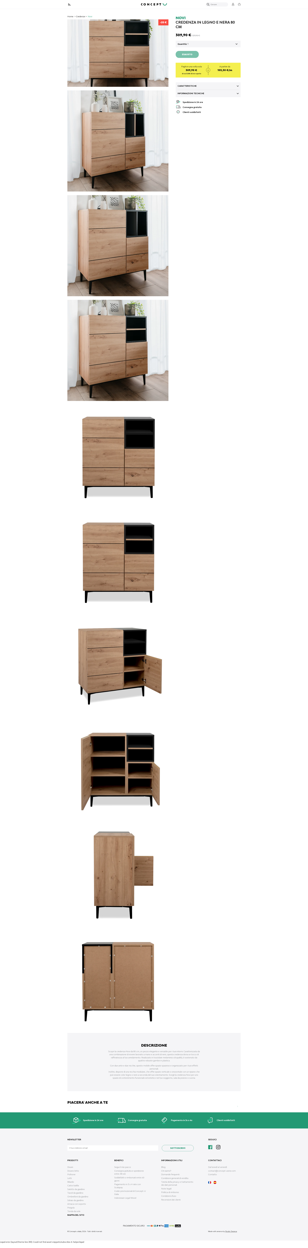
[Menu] (69, 4)
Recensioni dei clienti (171, 1200)
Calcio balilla (73, 1185)
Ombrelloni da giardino (77, 1196)
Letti (69, 1178)
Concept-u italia (75, 1231)
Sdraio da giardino (75, 1200)
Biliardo (70, 1182)
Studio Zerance (231, 1231)
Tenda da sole (73, 1211)
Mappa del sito (75, 1215)
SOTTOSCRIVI (177, 1148)
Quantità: (182, 44)
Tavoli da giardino (75, 1193)
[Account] (231, 4)
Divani (70, 1167)
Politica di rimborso (170, 1192)
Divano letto (73, 1171)
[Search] (208, 4)
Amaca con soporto (76, 1204)
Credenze (80, 16)
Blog (163, 1167)
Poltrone (71, 1174)
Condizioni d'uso (168, 1196)
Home (70, 16)
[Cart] (237, 4)
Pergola (70, 1207)
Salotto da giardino (76, 1189)
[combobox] (218, 4)
